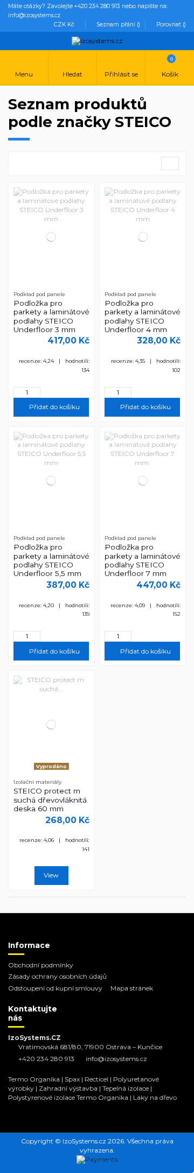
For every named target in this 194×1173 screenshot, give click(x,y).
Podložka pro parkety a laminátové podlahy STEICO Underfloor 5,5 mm (51, 560)
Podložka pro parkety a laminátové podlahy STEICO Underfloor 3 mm (51, 316)
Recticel (96, 1079)
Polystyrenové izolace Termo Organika (68, 1097)
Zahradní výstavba (68, 1088)
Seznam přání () (118, 24)
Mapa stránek (131, 988)
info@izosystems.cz (116, 1059)
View (51, 875)
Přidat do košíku (53, 407)
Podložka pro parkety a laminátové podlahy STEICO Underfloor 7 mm (143, 560)
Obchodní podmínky (40, 965)
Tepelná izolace (125, 1088)
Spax (72, 1079)
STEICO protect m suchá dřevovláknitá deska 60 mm (50, 799)
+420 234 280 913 (46, 1059)
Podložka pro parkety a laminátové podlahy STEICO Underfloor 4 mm (143, 316)
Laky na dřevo (155, 1097)
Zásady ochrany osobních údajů (57, 976)
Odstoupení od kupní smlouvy (55, 988)
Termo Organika (34, 1079)
